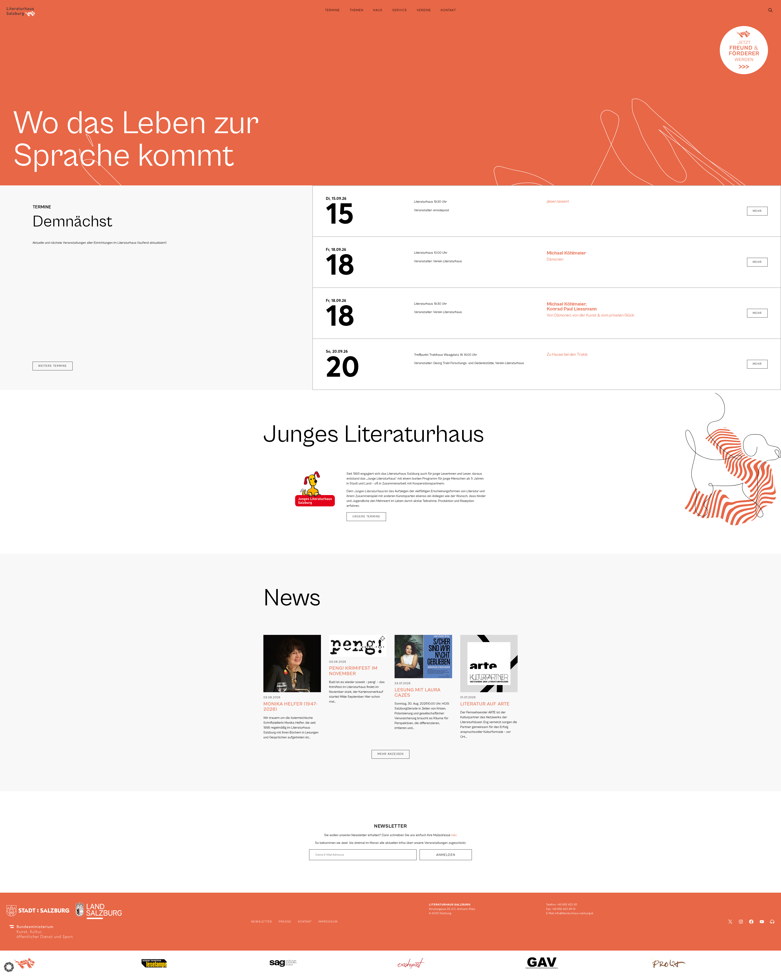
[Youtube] (762, 921)
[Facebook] (751, 921)
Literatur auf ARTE (485, 704)
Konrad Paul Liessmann (572, 309)
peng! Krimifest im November (353, 670)
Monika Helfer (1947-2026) (290, 706)
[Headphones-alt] (772, 921)
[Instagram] (741, 921)
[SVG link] (21, 11)
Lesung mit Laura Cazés (418, 692)
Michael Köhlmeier (566, 253)
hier (453, 835)
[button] (9, 967)
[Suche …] (770, 10)
